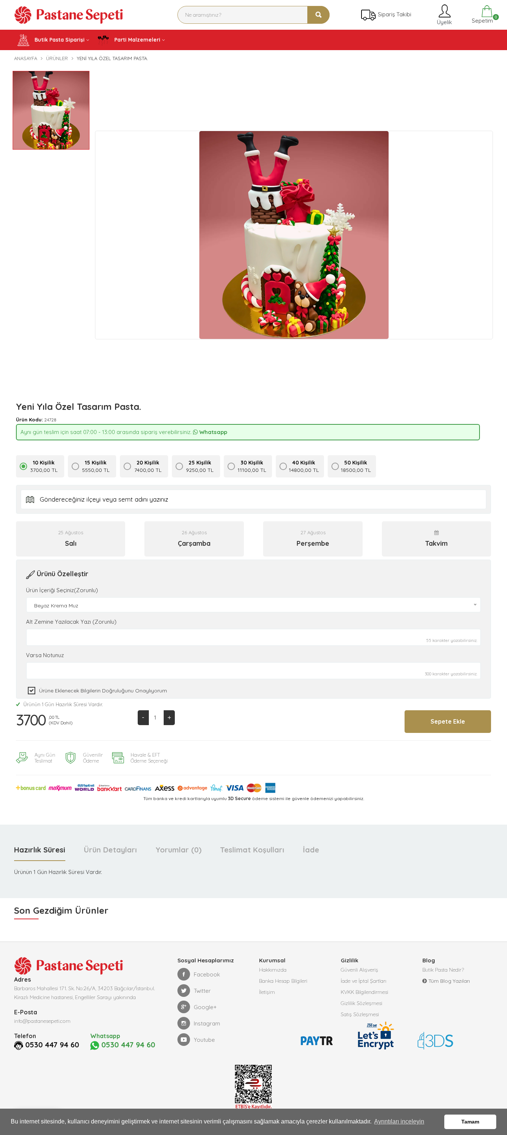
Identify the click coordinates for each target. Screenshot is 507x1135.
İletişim (267, 992)
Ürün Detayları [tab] (110, 849)
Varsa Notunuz (45, 655)
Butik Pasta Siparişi (59, 39)
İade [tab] (311, 849)
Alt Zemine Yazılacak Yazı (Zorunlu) (71, 621)
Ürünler (57, 58)
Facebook (207, 974)
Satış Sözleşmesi (360, 1014)
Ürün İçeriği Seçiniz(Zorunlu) (62, 590)
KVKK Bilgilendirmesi (364, 992)
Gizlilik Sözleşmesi (361, 1003)
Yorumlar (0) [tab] (179, 849)
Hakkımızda (273, 969)
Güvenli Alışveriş (359, 969)
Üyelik (443, 22)
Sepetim (481, 19)
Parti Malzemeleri (136, 39)
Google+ (205, 1007)
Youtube (204, 1039)
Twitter (202, 990)
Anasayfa (25, 58)
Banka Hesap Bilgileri (283, 981)
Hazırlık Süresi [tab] (39, 849)
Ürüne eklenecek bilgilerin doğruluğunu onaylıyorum (103, 690)
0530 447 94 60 (52, 1044)
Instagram (207, 1023)
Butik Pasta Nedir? (443, 969)
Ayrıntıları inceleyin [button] (399, 1121)
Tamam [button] (470, 1122)
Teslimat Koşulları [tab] (252, 849)
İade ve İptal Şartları (363, 981)
